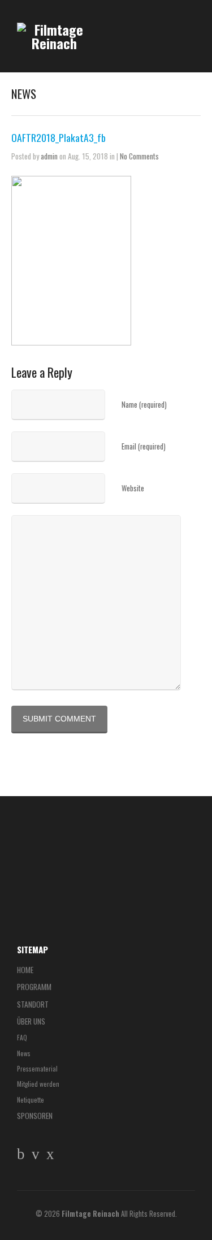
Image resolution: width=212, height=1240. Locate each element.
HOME (25, 969)
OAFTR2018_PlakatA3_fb (58, 137)
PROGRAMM (34, 986)
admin (49, 156)
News (24, 1053)
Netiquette (30, 1099)
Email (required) (144, 446)
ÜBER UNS (31, 1021)
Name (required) (144, 404)
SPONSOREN (35, 1115)
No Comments (139, 156)
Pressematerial (37, 1068)
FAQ (22, 1037)
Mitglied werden (38, 1083)
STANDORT (33, 1004)
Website (133, 488)
